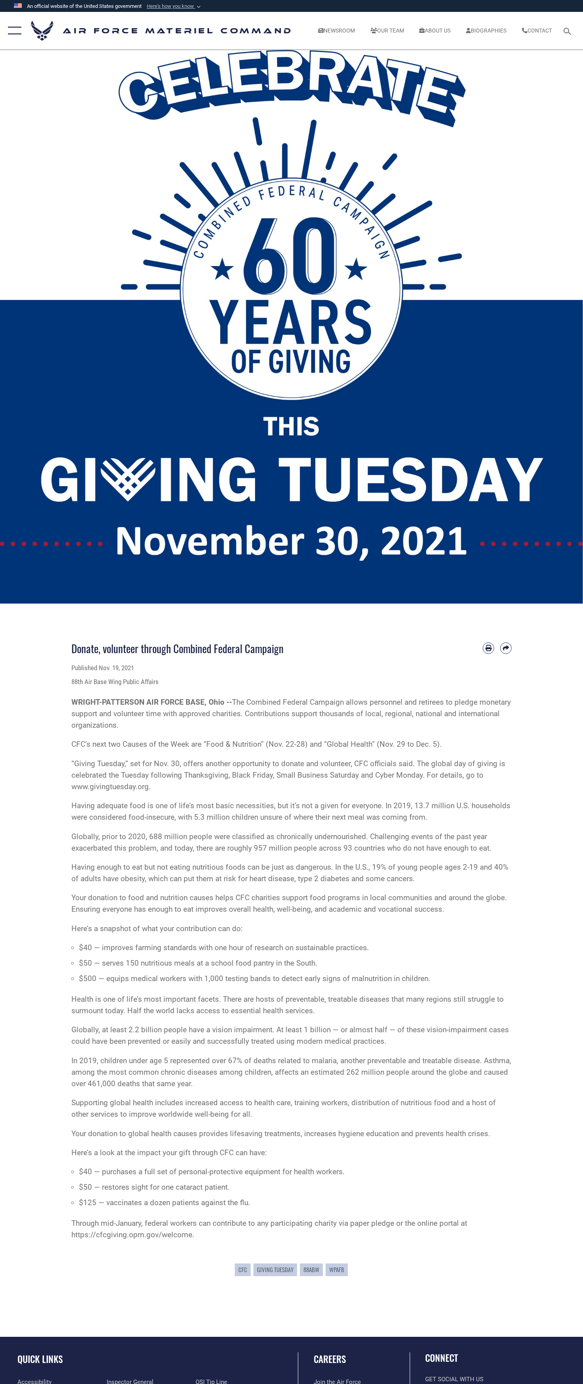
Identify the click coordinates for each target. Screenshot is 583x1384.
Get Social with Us (454, 1379)
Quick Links (40, 1359)
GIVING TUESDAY (275, 1269)
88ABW (311, 1269)
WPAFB (336, 1269)
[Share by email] (506, 648)
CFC (242, 1269)
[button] (174, 6)
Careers (330, 1359)
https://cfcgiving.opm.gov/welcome (131, 1234)
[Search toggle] (568, 30)
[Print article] (488, 648)
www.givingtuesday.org (110, 786)
